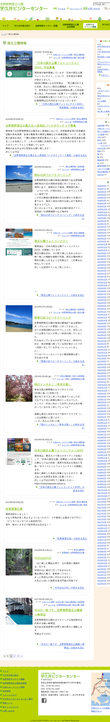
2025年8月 (101, 221)
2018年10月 (102, 461)
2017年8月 (101, 502)
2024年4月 (101, 268)
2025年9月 (101, 218)
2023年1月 (101, 312)
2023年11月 (102, 282)
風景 (85, 505)
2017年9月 (101, 499)
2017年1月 (101, 522)
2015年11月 (102, 563)
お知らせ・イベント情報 (62, 55)
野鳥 (99, 151)
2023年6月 (101, 297)
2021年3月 (101, 376)
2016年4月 (101, 548)
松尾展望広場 (14, 508)
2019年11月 (102, 423)
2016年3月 (101, 551)
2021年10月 (102, 356)
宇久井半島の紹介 (11, 675)
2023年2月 (101, 309)
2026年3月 (101, 200)
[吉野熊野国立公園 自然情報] (71, 26)
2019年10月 (102, 426)
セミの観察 (101, 101)
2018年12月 (102, 455)
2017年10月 (102, 496)
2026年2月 (101, 203)
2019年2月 (101, 449)
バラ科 (100, 143)
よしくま (56, 58)
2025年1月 (101, 241)
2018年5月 (101, 475)
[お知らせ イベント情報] (90, 26)
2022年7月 (101, 329)
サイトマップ (76, 9)
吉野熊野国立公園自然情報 (15, 683)
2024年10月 (102, 250)
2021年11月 (102, 353)
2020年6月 (101, 402)
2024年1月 (101, 276)
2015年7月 (101, 575)
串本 (67, 379)
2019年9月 (101, 428)
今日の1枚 (60, 602)
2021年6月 (101, 367)
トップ (3, 34)
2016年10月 (102, 531)
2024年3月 (101, 271)
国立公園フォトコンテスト (51, 241)
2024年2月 (101, 274)
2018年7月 (101, 470)
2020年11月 (102, 388)
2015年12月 (102, 560)
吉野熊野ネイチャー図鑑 (14, 679)
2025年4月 (101, 233)
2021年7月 (101, 364)
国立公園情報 (79, 55)
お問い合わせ (9, 711)
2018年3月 (101, 481)
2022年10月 (102, 320)
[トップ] (6, 26)
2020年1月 (101, 417)
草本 (99, 140)
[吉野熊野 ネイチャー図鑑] (46, 26)
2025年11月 (102, 212)
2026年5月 (101, 195)
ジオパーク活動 (48, 602)
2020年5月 (101, 405)
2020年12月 (102, 385)
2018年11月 (102, 458)
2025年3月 (101, 236)
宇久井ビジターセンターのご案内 (18, 699)
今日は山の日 (42, 557)
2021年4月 (101, 373)
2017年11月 (102, 493)
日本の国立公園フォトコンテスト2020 (58, 450)
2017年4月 (101, 513)
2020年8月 (101, 396)
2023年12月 (102, 279)
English (100, 175)
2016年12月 (102, 525)
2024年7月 (101, 259)
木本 (74, 376)
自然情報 (81, 166)
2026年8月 (101, 186)
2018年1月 (101, 487)
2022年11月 (102, 317)
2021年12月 (102, 350)
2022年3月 (101, 341)
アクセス (62, 9)
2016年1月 (101, 557)
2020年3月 (101, 411)
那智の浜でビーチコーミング (52, 317)
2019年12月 (102, 420)
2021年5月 (101, 370)
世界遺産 (65, 552)
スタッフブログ (10, 695)
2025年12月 (102, 209)
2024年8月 (101, 256)
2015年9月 (101, 569)
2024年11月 (102, 247)
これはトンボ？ (103, 91)
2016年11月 (102, 528)
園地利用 (100, 160)
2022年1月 (101, 347)
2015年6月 (101, 578)
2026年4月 (101, 198)
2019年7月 (101, 434)
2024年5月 (101, 265)
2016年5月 (101, 545)
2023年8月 (101, 291)
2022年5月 (101, 335)
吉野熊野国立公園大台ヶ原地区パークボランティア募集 (41, 125)
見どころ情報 (102, 131)
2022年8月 (101, 326)
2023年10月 (102, 285)
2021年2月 (101, 379)
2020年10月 (102, 391)
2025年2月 (101, 239)
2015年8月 (101, 572)
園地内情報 (101, 166)
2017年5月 (101, 510)
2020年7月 (101, 399)
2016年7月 (101, 540)
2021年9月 (101, 358)
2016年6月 (101, 543)
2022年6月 (101, 332)
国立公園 (81, 58)
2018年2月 (101, 484)
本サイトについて (11, 707)
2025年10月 (102, 215)
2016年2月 (101, 554)
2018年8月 (101, 467)
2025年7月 (101, 224)
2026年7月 (101, 189)
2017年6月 (101, 508)
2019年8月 (101, 431)
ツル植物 (100, 134)
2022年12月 (102, 314)
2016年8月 (101, 537)
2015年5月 (101, 581)
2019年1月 (101, 452)
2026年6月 (101, 192)
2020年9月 (101, 393)
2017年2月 (101, 519)
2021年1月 (101, 382)
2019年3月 (101, 446)
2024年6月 (101, 262)
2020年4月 (101, 408)
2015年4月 (101, 584)
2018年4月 (101, 478)
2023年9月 (101, 288)
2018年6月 (101, 472)
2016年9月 (101, 534)
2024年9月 (101, 253)
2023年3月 (101, 306)
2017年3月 (101, 516)
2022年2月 (101, 344)
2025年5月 (101, 230)
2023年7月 (101, 294)
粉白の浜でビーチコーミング (52, 174)
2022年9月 (101, 323)
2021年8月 (101, 361)
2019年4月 (101, 443)
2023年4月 (101, 303)
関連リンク (8, 703)
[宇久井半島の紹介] (22, 26)
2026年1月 (101, 206)
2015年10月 (102, 566)
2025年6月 (101, 227)
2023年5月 (101, 300)
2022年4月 (101, 338)
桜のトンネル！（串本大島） (52, 384)
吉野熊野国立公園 (69, 58)
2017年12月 (102, 490)
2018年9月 (101, 464)
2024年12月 (102, 244)
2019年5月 (101, 440)
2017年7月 (101, 505)
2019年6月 (101, 437)
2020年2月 (101, 414)
